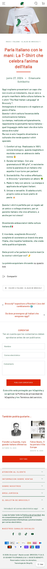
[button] (36, 3)
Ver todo (23, 459)
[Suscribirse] (43, 509)
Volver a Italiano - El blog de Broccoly (25, 288)
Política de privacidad (31, 515)
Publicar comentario (23, 382)
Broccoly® (14, 555)
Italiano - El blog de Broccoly (26, 41)
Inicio (8, 41)
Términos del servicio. (31, 397)
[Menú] (3, 3)
